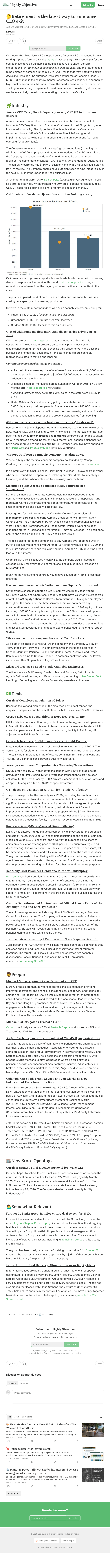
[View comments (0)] (18, 41)
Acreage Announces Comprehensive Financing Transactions (49, 765)
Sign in (101, 4)
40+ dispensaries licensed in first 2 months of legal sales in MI (50, 422)
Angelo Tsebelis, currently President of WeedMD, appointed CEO (53, 1038)
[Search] (71, 5)
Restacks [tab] (24, 1383)
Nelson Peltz (51, 179)
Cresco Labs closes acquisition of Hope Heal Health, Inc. (45, 716)
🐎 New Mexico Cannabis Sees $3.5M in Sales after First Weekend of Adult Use (41, 1426)
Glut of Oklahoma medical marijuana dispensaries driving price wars (51, 333)
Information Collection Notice (54, 1353)
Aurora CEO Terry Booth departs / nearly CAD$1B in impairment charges (53, 114)
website (94, 464)
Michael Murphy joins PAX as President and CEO (41, 981)
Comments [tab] (12, 1383)
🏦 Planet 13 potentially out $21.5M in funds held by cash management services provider (42, 1471)
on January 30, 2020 (32, 961)
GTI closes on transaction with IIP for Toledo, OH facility (47, 789)
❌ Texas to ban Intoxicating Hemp (28, 1448)
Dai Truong (11, 32)
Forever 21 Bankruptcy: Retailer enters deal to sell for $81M (48, 1213)
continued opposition (71, 282)
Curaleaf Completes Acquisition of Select (35, 700)
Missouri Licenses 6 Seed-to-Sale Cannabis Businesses (45, 666)
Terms (60, 1534)
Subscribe (88, 4)
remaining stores (72, 1239)
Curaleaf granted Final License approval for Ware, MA (44, 1167)
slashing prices (41, 340)
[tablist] (17, 1383)
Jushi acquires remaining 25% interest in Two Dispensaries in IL (52, 939)
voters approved (37, 387)
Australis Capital (61, 1027)
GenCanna (12, 876)
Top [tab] (9, 1417)
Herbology (17, 448)
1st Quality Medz (40, 448)
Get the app (68, 1540)
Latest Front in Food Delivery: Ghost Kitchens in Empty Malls (50, 1265)
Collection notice (71, 1534)
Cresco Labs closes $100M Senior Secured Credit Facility (46, 741)
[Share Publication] (77, 5)
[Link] (2, 105)
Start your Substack (48, 1540)
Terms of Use (68, 1350)
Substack (42, 1547)
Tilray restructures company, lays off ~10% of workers (45, 638)
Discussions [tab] (27, 1417)
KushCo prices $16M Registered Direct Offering (40, 826)
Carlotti (10, 1027)
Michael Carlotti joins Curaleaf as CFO (33, 1022)
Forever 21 (92, 1250)
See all (11, 1493)
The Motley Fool (91, 676)
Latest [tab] (16, 1417)
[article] (55, 1433)
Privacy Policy (75, 1353)
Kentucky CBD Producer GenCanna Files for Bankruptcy (47, 871)
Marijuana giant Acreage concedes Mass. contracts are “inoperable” (45, 487)
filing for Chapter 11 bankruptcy (32, 1223)
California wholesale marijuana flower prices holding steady (49, 194)
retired (52, 59)
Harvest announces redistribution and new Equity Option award (52, 585)
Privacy (52, 1534)
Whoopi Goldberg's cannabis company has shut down (45, 454)
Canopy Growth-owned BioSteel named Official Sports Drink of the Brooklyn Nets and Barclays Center (54, 905)
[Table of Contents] (3, 776)
